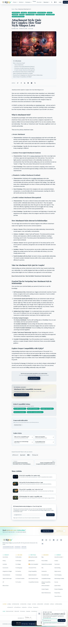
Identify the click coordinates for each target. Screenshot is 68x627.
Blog (16, 9)
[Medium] (42, 543)
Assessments (5, 567)
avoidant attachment (37, 178)
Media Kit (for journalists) (47, 564)
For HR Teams (18, 560)
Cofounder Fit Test (32, 567)
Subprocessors (58, 571)
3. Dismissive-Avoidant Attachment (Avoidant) (24, 68)
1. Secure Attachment (18, 64)
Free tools (39, 2)
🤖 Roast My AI (32, 560)
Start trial (62, 620)
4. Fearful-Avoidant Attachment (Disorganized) (24, 70)
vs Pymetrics (24, 607)
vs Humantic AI (10, 607)
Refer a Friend (5, 585)
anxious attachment (36, 156)
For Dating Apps (19, 567)
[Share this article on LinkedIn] (24, 83)
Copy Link (36, 455)
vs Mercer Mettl (40, 604)
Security (56, 582)
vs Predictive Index (15, 604)
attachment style (40, 105)
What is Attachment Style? (19, 63)
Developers (27, 2)
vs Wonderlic (46, 604)
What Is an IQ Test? (9, 611)
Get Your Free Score (33, 378)
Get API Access (59, 531)
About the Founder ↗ (59, 557)
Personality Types (45, 574)
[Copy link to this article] (35, 83)
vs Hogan (29, 604)
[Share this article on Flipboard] (31, 83)
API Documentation (45, 585)
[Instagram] (46, 540)
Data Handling (57, 567)
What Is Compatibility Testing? (46, 582)
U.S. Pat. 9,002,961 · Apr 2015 (8, 546)
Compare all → (36, 607)
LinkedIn (23, 455)
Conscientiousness (35, 611)
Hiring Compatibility (33, 571)
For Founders (18, 582)
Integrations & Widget (7, 571)
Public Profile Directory (46, 592)
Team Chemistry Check (33, 578)
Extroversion (22, 611)
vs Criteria (34, 604)
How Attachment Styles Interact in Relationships (23, 71)
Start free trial (50, 514)
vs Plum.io (52, 604)
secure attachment (37, 137)
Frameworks (44, 571)
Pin (29, 455)
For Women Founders (20, 578)
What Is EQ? (16, 611)
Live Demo (5, 564)
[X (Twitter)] (49, 540)
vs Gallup (9, 604)
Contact (56, 560)
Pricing (34, 1)
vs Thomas (30, 607)
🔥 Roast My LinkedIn (33, 557)
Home (13, 9)
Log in (60, 2)
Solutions (21, 2)
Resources (46, 2)
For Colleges (18, 564)
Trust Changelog (58, 574)
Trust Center (57, 564)
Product (15, 2)
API (3, 582)
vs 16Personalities (58, 604)
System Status (57, 585)
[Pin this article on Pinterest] (28, 83)
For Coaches (18, 571)
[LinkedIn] (53, 540)
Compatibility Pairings (46, 578)
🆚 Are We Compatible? (33, 564)
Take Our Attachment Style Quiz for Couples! (23, 73)
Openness (28, 611)
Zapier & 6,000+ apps (7, 578)
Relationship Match (33, 574)
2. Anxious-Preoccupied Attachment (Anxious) (24, 66)
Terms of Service (58, 596)
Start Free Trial (46, 531)
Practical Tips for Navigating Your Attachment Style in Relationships (28, 75)
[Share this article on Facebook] (21, 83)
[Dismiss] (64, 612)
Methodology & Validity (59, 578)
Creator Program (45, 589)
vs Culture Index (23, 604)
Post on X (16, 455)
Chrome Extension (6, 574)
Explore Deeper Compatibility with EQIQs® (22, 76)
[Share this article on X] (17, 83)
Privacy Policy (57, 592)
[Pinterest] (61, 540)
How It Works (5, 557)
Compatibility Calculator (34, 582)
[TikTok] (57, 540)
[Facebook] (42, 540)
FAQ (42, 567)
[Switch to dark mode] (52, 2)
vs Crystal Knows (17, 607)
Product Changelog (59, 589)
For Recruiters (18, 557)
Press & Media (44, 560)
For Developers (19, 574)
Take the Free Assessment (20, 394)
